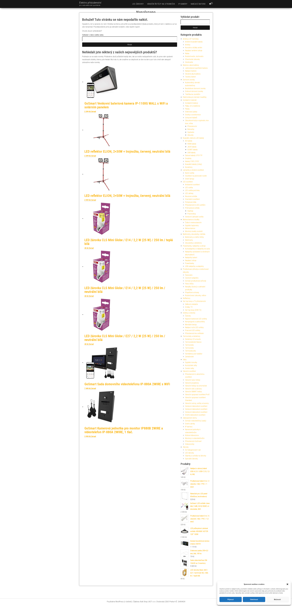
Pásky (187, 109)
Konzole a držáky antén (193, 47)
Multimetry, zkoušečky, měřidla (194, 234)
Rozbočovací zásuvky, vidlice (195, 295)
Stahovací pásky (191, 112)
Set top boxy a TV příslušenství (194, 301)
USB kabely (191, 153)
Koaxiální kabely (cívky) (193, 164)
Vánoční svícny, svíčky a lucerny (197, 403)
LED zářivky (189, 193)
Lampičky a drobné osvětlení (193, 170)
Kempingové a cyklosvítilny (195, 322)
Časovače (188, 275)
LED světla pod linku (192, 190)
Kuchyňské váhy (191, 365)
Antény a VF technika (190, 39)
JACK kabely (191, 147)
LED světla (189, 187)
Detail (93, 111)
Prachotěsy (191, 214)
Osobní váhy (189, 368)
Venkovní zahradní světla (194, 217)
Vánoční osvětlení (189, 371)
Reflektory (186, 298)
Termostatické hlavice (193, 342)
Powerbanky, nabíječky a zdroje (194, 246)
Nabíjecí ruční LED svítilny (194, 327)
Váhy (184, 359)
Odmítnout (254, 599)
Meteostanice (190, 228)
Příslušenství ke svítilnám (194, 333)
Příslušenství (192, 126)
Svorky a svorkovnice (193, 115)
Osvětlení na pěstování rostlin (196, 176)
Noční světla (189, 173)
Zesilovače (189, 62)
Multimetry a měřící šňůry (194, 237)
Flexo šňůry (189, 284)
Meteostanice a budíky (191, 219)
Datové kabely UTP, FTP (193, 155)
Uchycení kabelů (191, 118)
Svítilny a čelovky (189, 313)
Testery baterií (190, 77)
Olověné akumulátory (193, 74)
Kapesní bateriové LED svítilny (196, 319)
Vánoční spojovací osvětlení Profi (197, 394)
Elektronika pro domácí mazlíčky (194, 97)
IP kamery (182, 4)
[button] (287, 584)
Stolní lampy (189, 179)
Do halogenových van (193, 450)
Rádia (187, 53)
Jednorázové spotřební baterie (196, 68)
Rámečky (190, 129)
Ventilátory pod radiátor (193, 354)
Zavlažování (189, 357)
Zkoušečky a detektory (193, 243)
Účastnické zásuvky (192, 59)
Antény (187, 45)
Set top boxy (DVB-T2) (193, 310)
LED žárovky (138, 4)
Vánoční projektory (192, 383)
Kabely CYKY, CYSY (192, 161)
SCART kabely (192, 150)
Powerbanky (189, 263)
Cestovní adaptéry (191, 278)
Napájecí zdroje (190, 260)
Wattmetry (189, 240)
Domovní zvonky (189, 80)
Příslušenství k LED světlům (195, 205)
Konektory (188, 167)
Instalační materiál (189, 100)
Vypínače (190, 132)
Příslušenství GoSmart (193, 441)
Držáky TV (189, 307)
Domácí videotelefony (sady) (195, 421)
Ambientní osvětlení (192, 185)
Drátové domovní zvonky (194, 91)
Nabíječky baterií (191, 257)
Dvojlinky (188, 158)
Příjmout (230, 599)
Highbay (190, 211)
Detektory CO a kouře (193, 339)
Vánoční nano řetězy (192, 380)
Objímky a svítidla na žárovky (195, 456)
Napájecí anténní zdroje (193, 50)
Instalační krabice (191, 103)
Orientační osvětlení (192, 199)
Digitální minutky (191, 362)
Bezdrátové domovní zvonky (195, 88)
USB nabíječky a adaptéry (194, 266)
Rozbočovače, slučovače (194, 56)
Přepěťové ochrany (192, 292)
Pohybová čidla (190, 202)
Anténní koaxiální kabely (194, 42)
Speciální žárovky (191, 459)
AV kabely (188, 141)
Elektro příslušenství (90, 2)
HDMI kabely (191, 144)
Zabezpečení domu (190, 418)
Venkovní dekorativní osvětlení (196, 406)
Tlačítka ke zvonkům (192, 94)
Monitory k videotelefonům (195, 438)
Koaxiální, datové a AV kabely (193, 138)
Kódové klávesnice (192, 435)
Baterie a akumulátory (191, 65)
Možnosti (277, 599)
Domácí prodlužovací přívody (195, 281)
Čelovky (188, 316)
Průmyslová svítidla (192, 208)
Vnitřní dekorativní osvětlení (195, 415)
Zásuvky (190, 135)
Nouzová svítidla (191, 196)
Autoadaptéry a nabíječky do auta (197, 249)
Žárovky (186, 447)
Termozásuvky (190, 351)
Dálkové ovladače (191, 304)
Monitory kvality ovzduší (193, 231)
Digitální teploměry (192, 225)
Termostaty (189, 345)
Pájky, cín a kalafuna (192, 106)
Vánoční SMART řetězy (193, 391)
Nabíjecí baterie (198, 4)
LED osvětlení (188, 182)
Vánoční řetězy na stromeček (161, 4)
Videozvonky (189, 444)
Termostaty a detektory (191, 336)
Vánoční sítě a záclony (193, 389)
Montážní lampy (191, 325)
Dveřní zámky (190, 424)
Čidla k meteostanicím (193, 222)
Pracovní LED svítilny (192, 330)
